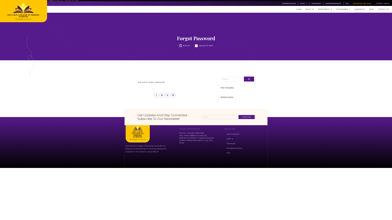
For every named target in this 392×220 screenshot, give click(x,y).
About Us (309, 9)
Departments (324, 9)
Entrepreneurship (333, 3)
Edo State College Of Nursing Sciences (23, 16)
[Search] (249, 79)
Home (298, 9)
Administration (289, 3)
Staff (302, 3)
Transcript (316, 3)
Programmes (342, 9)
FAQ (347, 3)
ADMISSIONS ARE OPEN (362, 3)
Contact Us (383, 9)
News (371, 9)
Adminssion (359, 9)
